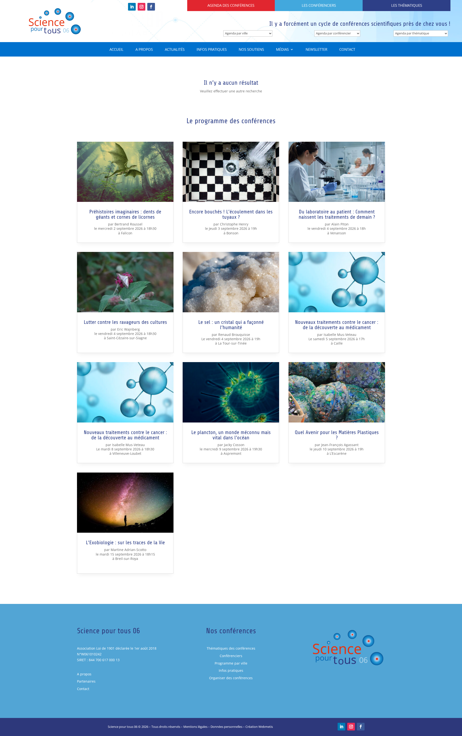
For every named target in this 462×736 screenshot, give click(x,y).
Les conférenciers (319, 5)
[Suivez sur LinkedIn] (132, 7)
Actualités (175, 50)
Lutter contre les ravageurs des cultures (125, 322)
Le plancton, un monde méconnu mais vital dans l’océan (231, 435)
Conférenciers (231, 655)
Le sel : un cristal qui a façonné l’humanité (231, 324)
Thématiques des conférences (231, 648)
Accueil (116, 50)
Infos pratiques (212, 50)
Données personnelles (226, 726)
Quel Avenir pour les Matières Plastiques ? (337, 435)
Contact (347, 50)
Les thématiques (406, 5)
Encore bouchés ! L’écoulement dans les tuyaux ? (231, 214)
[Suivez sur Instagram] (141, 7)
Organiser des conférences (231, 678)
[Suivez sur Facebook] (151, 7)
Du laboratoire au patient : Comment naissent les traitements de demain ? (337, 214)
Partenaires (86, 681)
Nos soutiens (251, 50)
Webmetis (265, 726)
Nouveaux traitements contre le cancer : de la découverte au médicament (125, 435)
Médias (282, 50)
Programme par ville (231, 663)
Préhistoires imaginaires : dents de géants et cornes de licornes (125, 214)
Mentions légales (195, 726)
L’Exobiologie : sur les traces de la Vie (125, 542)
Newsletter (316, 50)
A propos (144, 50)
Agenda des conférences (230, 5)
